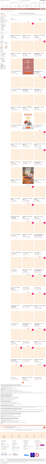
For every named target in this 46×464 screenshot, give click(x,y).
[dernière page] (33, 382)
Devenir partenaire (26, 448)
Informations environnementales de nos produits (28, 447)
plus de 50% (3, 59)
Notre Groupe (25, 444)
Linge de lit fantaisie (3, 15)
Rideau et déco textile (27, 6)
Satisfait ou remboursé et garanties (5, 446)
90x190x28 (2, 37)
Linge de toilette (19, 6)
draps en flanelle (25, 406)
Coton (2, 52)
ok (44, 427)
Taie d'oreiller (2, 18)
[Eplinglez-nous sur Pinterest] (17, 455)
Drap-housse (2, 19)
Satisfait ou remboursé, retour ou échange (5, 445)
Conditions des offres (3, 449)
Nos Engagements (26, 445)
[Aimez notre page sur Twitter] (14, 455)
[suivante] (31, 382)
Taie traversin (3, 29)
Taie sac (2, 28)
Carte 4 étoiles (14, 442)
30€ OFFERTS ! (42, 0)
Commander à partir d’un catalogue (25, 0)
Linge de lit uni (2, 14)
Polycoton (2, 55)
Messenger (38, 443)
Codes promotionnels (3, 448)
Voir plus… (2, 39)
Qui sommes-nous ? (26, 442)
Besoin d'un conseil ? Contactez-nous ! (5, 0)
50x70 (2, 35)
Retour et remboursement (4, 447)
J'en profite (28, 182)
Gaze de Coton (3, 56)
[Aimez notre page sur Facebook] (13, 455)
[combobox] (21, 3)
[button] (4, 460)
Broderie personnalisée (15, 450)
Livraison (2, 442)
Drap (1, 17)
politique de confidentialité (28, 430)
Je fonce (28, 127)
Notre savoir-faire (26, 443)
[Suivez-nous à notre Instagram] (16, 455)
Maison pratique (39, 6)
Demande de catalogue (15, 443)
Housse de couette (3, 16)
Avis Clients (25, 449)
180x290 (2, 38)
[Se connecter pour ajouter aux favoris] (21, 33)
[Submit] (11, 2)
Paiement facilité (3, 443)
